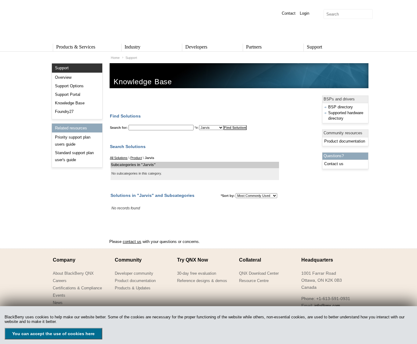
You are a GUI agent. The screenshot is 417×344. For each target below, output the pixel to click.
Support (131, 58)
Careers (60, 280)
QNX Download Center (259, 273)
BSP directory (340, 107)
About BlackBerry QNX (73, 273)
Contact (289, 13)
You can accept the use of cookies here (53, 333)
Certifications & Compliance (77, 288)
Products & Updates (132, 288)
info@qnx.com (327, 305)
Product (136, 158)
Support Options (69, 86)
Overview (63, 77)
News (58, 302)
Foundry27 (64, 111)
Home (115, 58)
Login (304, 13)
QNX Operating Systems (71, 20)
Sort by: (228, 195)
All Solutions (119, 158)
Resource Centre (254, 280)
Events (59, 295)
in (196, 127)
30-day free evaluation (196, 273)
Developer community (134, 273)
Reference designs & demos (202, 280)
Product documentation (344, 141)
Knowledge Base (70, 103)
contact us (132, 241)
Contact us (333, 163)
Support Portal (67, 94)
